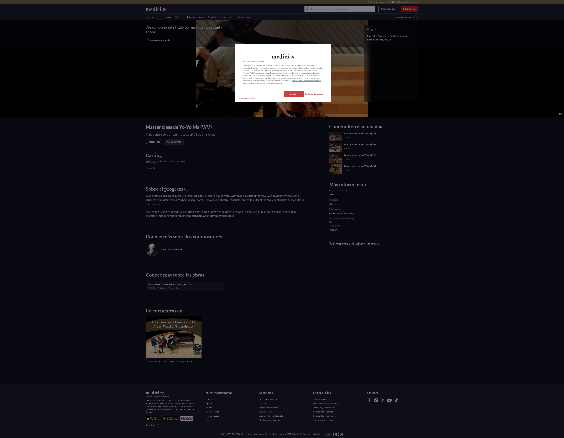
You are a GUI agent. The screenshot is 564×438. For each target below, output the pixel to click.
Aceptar (293, 94)
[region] (283, 73)
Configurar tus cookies (314, 94)
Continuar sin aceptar (246, 98)
